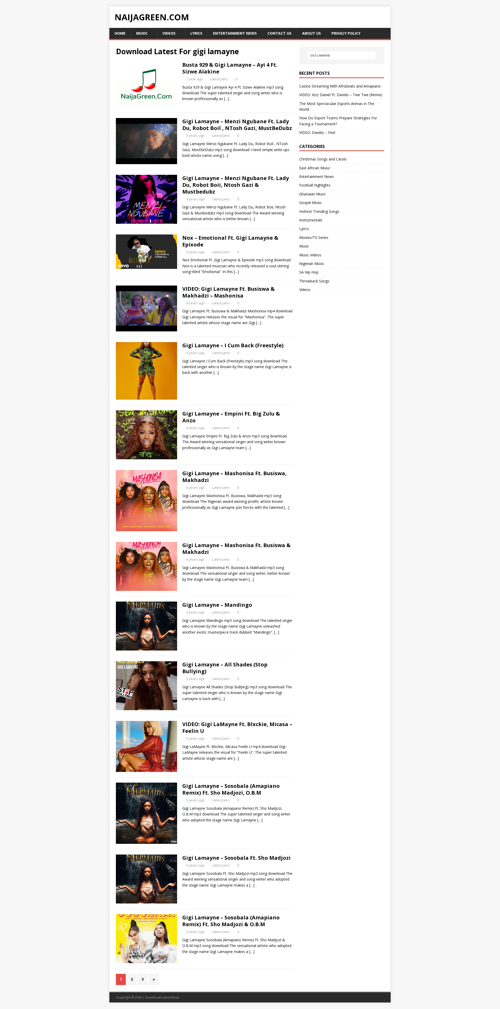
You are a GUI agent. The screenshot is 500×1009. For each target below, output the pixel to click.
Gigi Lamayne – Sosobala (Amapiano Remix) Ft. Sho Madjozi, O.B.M (231, 789)
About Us (311, 33)
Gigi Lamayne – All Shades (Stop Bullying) (224, 668)
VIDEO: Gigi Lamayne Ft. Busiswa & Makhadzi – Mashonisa (228, 292)
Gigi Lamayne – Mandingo (217, 604)
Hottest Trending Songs (319, 211)
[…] (226, 98)
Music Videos (310, 254)
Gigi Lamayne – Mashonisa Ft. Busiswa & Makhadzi (236, 548)
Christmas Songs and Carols (323, 159)
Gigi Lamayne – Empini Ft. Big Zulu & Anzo (231, 417)
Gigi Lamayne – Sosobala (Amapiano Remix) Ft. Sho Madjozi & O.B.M (231, 921)
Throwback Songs (314, 280)
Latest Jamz (219, 79)
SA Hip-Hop (308, 272)
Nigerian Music (311, 263)
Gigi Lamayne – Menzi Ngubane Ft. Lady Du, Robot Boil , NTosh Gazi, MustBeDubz (237, 125)
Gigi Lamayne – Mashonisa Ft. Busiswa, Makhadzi (234, 477)
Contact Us (279, 33)
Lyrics (196, 33)
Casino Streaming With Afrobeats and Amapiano (340, 86)
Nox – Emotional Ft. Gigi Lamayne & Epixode (230, 241)
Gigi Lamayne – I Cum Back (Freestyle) (233, 345)
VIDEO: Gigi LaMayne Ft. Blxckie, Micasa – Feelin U (237, 727)
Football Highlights (314, 185)
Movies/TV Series (313, 237)
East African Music (314, 167)
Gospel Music (310, 202)
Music (142, 33)
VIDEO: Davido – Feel (317, 132)
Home (120, 33)
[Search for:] (341, 55)
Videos (169, 33)
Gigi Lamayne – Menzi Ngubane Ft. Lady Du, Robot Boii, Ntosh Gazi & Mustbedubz (235, 185)
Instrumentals (310, 220)
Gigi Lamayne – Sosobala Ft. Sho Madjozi (236, 857)
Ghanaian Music (312, 193)
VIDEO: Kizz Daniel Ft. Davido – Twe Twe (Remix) (340, 94)
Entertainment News (235, 33)
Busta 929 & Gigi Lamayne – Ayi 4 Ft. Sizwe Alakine (229, 68)
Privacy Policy (346, 33)
